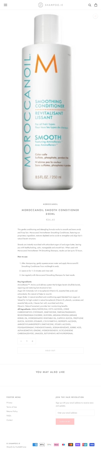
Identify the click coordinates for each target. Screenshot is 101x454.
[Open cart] (96, 4)
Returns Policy (12, 411)
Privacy (9, 402)
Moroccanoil (50, 204)
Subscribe (65, 421)
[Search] (90, 5)
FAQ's (9, 415)
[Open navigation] (5, 5)
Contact (9, 420)
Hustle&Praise (20, 447)
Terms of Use (12, 407)
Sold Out (50, 350)
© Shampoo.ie (13, 443)
